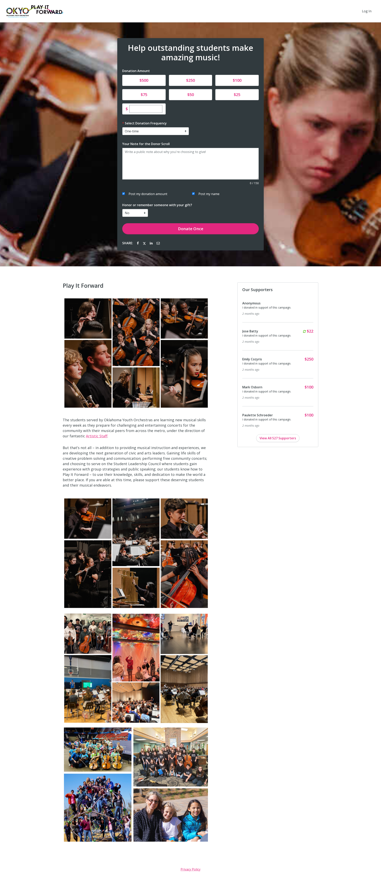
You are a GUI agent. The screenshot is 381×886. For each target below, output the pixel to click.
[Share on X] (145, 243)
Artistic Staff (96, 436)
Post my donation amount (148, 194)
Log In (366, 11)
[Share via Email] (158, 243)
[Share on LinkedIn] (151, 243)
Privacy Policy (190, 869)
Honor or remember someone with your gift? (157, 205)
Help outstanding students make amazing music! (190, 52)
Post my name (208, 194)
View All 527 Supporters (278, 438)
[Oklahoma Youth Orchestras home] (35, 11)
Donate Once (190, 228)
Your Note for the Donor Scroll (146, 144)
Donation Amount (136, 71)
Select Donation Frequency (146, 123)
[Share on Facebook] (138, 243)
